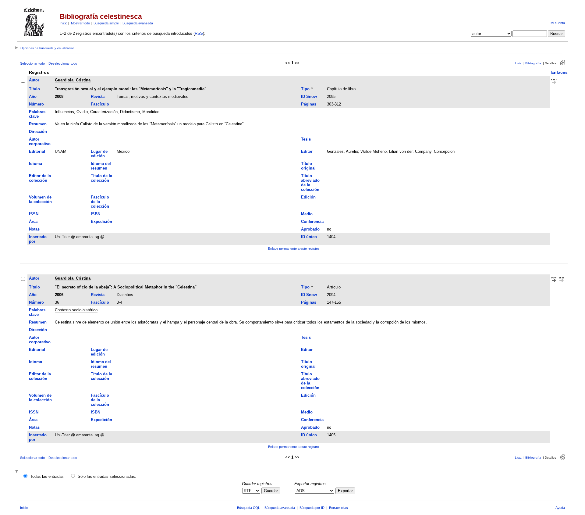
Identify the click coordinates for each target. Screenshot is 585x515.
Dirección (38, 131)
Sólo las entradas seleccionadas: (107, 476)
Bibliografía (533, 63)
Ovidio (82, 111)
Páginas (308, 104)
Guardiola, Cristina (72, 80)
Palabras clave (37, 114)
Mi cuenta (558, 23)
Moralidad (150, 111)
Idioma (35, 163)
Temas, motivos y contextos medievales (152, 96)
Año (33, 96)
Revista (98, 96)
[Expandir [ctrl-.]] (17, 472)
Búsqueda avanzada (137, 23)
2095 (331, 96)
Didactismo (130, 111)
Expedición (101, 221)
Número (36, 104)
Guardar (271, 490)
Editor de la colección (40, 178)
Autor (34, 80)
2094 (331, 294)
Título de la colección (101, 178)
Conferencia (312, 221)
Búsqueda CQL (248, 508)
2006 (59, 294)
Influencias (64, 111)
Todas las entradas (47, 476)
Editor (307, 151)
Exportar (345, 490)
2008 (59, 96)
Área (33, 221)
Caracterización (104, 111)
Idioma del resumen (101, 165)
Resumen (38, 124)
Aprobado (310, 229)
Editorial (37, 151)
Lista (518, 63)
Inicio (63, 23)
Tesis (306, 139)
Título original (308, 165)
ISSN (33, 214)
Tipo (305, 89)
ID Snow (309, 96)
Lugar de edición (99, 153)
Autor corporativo (40, 141)
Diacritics (125, 294)
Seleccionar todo (32, 63)
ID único (309, 236)
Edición (308, 197)
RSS (199, 33)
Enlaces (559, 72)
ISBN (95, 214)
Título (34, 89)
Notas (34, 229)
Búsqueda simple (106, 23)
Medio (307, 214)
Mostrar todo (80, 23)
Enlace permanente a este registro (293, 248)
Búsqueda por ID (312, 508)
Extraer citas (338, 508)
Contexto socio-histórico (76, 310)
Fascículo (100, 104)
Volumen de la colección (40, 199)
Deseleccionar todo (62, 63)
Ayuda (560, 508)
